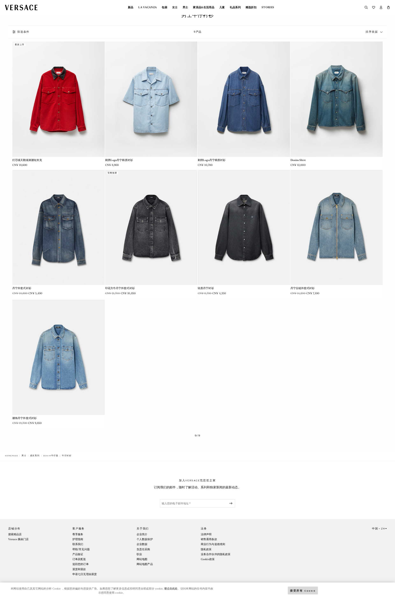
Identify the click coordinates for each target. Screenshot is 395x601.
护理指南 (77, 539)
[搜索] (366, 7)
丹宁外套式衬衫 (21, 288)
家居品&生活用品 (203, 7)
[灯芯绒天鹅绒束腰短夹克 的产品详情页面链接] (58, 99)
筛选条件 (23, 31)
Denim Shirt (298, 160)
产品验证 (77, 554)
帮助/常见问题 (81, 549)
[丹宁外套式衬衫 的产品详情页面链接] (58, 227)
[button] (388, 7)
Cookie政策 (208, 559)
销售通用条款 (209, 539)
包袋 (164, 7)
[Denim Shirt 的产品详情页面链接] (336, 99)
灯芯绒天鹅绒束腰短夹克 (27, 160)
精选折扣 (251, 7)
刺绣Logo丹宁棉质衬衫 (119, 160)
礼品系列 (235, 7)
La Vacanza (147, 7)
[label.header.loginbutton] (381, 7)
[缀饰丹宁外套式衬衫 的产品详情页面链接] (58, 357)
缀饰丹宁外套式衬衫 (24, 418)
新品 (131, 7)
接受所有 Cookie (303, 590)
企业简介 (142, 534)
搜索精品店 (15, 534)
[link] (11, 456)
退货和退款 (79, 569)
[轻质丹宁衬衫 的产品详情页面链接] (244, 227)
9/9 (197, 435)
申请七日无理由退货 (84, 574)
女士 (175, 7)
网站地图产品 (145, 564)
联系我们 (77, 544)
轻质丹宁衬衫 (206, 288)
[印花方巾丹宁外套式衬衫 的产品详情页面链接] (151, 227)
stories (267, 7)
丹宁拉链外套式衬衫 (302, 288)
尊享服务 (77, 534)
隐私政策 (206, 549)
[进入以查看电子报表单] (231, 503)
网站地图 (142, 559)
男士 (185, 7)
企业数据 (142, 544)
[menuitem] (131, 7)
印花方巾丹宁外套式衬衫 (120, 288)
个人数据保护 (145, 539)
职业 (139, 554)
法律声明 (206, 534)
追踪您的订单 (80, 564)
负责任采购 (143, 549)
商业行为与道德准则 (213, 544)
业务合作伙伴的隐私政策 (215, 554)
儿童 (222, 7)
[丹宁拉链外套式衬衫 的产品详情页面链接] (336, 227)
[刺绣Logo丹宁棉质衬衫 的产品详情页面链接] (151, 99)
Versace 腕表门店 (18, 539)
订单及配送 (79, 559)
